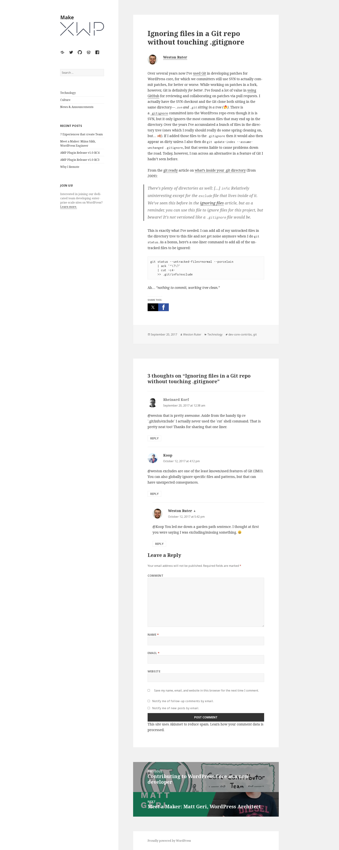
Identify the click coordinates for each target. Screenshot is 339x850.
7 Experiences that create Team (81, 134)
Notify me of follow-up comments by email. (183, 701)
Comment (155, 576)
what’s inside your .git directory (220, 170)
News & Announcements (76, 107)
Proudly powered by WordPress (169, 841)
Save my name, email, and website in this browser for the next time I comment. (206, 690)
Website (154, 671)
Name (153, 635)
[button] (153, 307)
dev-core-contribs (240, 334)
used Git (199, 73)
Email (153, 653)
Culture (65, 100)
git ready (170, 170)
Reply (154, 438)
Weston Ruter (175, 57)
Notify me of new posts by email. (175, 708)
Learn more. (68, 207)
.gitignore (159, 113)
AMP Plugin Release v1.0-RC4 (79, 153)
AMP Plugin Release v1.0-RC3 (79, 160)
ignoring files (212, 202)
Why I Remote (69, 167)
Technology (68, 93)
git (255, 334)
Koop (167, 455)
